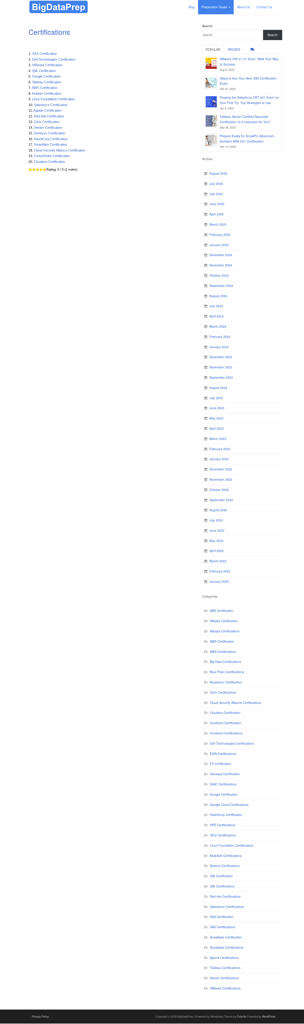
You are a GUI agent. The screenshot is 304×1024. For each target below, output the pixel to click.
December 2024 (220, 255)
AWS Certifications (223, 651)
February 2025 (219, 234)
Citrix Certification (46, 122)
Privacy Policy (40, 1016)
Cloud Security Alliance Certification (59, 150)
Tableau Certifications (225, 967)
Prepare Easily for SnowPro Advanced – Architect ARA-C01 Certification (248, 138)
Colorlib (241, 1016)
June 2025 (216, 204)
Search (207, 26)
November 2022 (220, 479)
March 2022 (217, 561)
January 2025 (219, 245)
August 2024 (218, 296)
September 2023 (221, 377)
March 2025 (217, 224)
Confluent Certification (225, 723)
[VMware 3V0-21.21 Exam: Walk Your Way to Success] (211, 63)
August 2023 (218, 387)
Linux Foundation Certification (53, 99)
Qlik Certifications (222, 886)
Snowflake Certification (50, 144)
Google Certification (46, 76)
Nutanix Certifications (225, 865)
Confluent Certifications (226, 733)
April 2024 (216, 316)
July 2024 (216, 306)
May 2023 (216, 418)
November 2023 (220, 367)
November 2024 (220, 265)
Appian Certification (47, 110)
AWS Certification (44, 88)
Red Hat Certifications (225, 896)
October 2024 (219, 275)
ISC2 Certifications (223, 835)
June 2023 (216, 408)
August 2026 (218, 173)
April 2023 (216, 428)
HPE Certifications (222, 825)
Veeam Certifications (224, 978)
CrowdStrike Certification (52, 156)
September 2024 (221, 285)
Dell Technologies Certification (53, 59)
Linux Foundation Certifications (231, 845)
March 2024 (217, 326)
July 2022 (216, 520)
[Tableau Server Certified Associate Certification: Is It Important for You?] (211, 120)
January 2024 (219, 347)
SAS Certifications (222, 927)
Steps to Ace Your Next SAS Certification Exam (248, 81)
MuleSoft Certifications (225, 855)
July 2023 (216, 398)
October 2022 (219, 489)
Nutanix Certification (46, 93)
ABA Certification (221, 610)
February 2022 (219, 571)
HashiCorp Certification (50, 139)
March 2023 (217, 438)
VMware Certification (47, 65)
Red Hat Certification (49, 116)
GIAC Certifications (223, 784)
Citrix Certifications (223, 692)
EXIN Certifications (223, 753)
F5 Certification (220, 763)
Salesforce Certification (50, 105)
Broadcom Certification (226, 682)
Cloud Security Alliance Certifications (235, 702)
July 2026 (216, 183)
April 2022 (216, 550)
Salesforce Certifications (227, 906)
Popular (213, 49)
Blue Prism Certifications (227, 672)
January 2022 (219, 581)
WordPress (269, 1016)
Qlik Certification (44, 71)
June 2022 (216, 530)
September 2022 (221, 500)
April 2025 (216, 214)
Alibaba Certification (224, 621)
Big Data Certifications (225, 661)
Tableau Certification (46, 82)
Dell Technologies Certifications (232, 743)
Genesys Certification (49, 133)
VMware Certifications (225, 988)
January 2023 (219, 459)
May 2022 (216, 540)
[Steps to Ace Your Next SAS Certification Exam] (211, 82)
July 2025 (216, 194)
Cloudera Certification (49, 162)
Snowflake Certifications (226, 947)
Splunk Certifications (224, 957)
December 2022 (220, 469)
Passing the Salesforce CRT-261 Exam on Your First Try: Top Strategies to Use (249, 100)
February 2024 (219, 336)
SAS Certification (44, 53)
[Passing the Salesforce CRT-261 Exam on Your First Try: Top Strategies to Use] (211, 101)
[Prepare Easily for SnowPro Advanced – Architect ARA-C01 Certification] (211, 140)
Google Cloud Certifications (229, 804)
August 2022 (218, 510)
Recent (234, 49)
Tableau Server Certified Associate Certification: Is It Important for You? (245, 119)
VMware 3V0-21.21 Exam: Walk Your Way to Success (249, 61)
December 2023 (220, 357)
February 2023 (219, 449)
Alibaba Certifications (224, 631)
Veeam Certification (48, 127)
